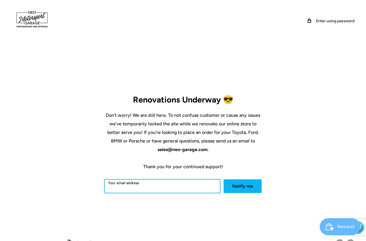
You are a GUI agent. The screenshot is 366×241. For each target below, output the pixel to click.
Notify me (242, 186)
